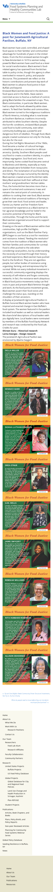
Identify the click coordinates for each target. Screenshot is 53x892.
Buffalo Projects (14, 769)
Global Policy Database (12, 840)
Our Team (7, 739)
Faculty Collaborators (14, 754)
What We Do (10, 722)
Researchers (10, 742)
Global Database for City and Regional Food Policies (18, 784)
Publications (8, 809)
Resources (10, 884)
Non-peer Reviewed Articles (17, 826)
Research (7, 763)
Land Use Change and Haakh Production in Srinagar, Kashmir (17, 793)
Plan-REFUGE (13, 800)
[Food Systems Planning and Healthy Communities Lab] (26, 8)
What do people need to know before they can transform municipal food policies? (29, 701)
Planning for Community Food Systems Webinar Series (15, 833)
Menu (5, 19)
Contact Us (9, 734)
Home (5, 715)
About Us (6, 719)
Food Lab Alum (14, 745)
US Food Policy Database (18, 773)
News (5, 850)
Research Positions (16, 730)
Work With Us (11, 726)
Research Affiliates (16, 749)
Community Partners (14, 758)
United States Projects (14, 766)
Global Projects (11, 778)
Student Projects (12, 805)
